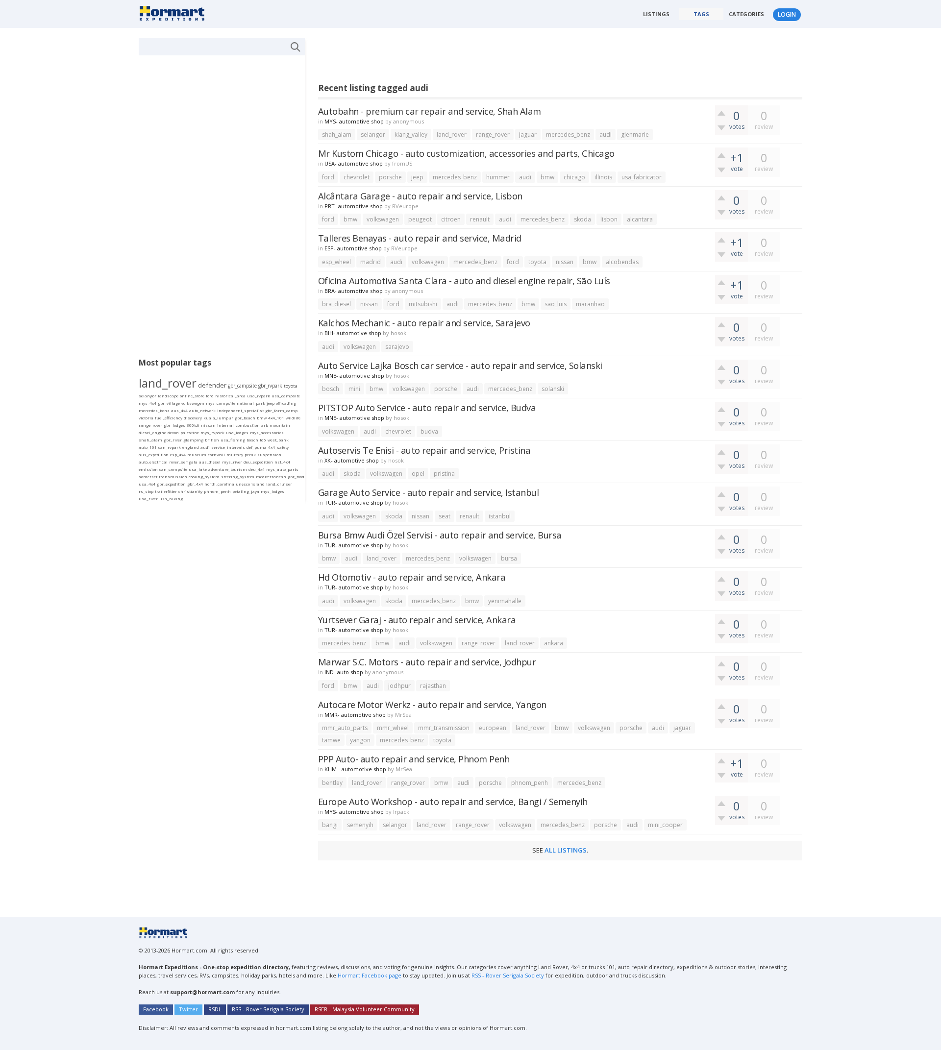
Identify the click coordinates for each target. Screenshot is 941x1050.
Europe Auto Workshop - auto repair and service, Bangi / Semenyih (453, 801)
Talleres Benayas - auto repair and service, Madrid (419, 238)
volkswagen (383, 219)
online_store (192, 395)
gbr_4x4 (195, 484)
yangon (360, 740)
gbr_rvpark (270, 385)
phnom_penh (529, 783)
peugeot (420, 219)
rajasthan (433, 686)
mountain (280, 425)
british (212, 439)
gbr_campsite (242, 385)
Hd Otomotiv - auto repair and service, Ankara (412, 577)
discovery (193, 417)
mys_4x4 (147, 403)
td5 (263, 439)
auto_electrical (153, 461)
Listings (656, 14)
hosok (398, 333)
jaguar (528, 134)
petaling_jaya (245, 491)
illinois (603, 177)
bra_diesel (336, 304)
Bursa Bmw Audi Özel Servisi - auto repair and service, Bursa (440, 535)
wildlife (293, 417)
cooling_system (204, 476)
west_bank (278, 439)
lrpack (401, 811)
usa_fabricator (641, 177)
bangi (330, 825)
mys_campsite (220, 403)
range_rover (493, 134)
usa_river (148, 498)
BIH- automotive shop (352, 333)
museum (196, 454)
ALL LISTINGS (566, 850)
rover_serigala (183, 461)
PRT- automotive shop (353, 206)
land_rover (452, 134)
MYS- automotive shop (354, 121)
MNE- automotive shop (354, 375)
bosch (330, 389)
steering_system (237, 476)
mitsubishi (423, 304)
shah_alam (336, 134)
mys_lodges (272, 491)
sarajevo (397, 346)
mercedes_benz (568, 134)
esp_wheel (336, 262)
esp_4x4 (178, 454)
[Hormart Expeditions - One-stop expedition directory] (175, 13)
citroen (451, 219)
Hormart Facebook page (368, 975)
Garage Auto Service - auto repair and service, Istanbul (428, 492)
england (190, 447)
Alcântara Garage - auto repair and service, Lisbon (420, 196)
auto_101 (148, 447)
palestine (189, 432)
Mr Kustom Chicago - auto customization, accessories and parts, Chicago (466, 153)
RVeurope (405, 206)
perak (250, 454)
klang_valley (411, 134)
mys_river (232, 461)
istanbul (500, 516)
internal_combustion (238, 425)
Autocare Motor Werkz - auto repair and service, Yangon (432, 704)
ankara (553, 643)
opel (418, 473)
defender (212, 385)
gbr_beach (245, 417)
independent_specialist (240, 410)
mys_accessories (267, 432)
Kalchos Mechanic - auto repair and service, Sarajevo (424, 323)
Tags (701, 14)
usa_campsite (286, 395)
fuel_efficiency (168, 417)
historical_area (230, 395)
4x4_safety (278, 447)
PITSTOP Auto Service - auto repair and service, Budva (427, 407)
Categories (746, 14)
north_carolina (219, 484)
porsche (390, 177)
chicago (574, 177)
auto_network (202, 410)
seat (444, 516)
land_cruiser (279, 484)
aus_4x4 (179, 410)
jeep (417, 177)
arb (264, 425)
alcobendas (622, 262)
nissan (564, 262)
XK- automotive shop (351, 460)
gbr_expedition (171, 484)
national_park (251, 403)
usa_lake (198, 469)
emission (148, 469)
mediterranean (271, 476)
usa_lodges (237, 432)
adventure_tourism (227, 469)
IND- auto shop (343, 672)
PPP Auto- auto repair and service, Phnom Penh (414, 759)
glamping (193, 439)
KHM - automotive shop (355, 769)
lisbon (609, 219)
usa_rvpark (258, 395)
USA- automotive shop (353, 163)
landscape (168, 395)
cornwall (216, 454)
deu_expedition (258, 461)
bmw (547, 177)
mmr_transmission (444, 728)
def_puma (257, 447)
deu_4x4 (256, 469)
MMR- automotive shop (355, 714)
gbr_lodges (174, 425)
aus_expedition (154, 454)
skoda (582, 219)
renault (480, 219)
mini (354, 389)
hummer (498, 177)
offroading (286, 403)
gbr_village (169, 403)
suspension (269, 454)
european (492, 728)
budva (429, 431)
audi (605, 134)
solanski (553, 389)
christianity (190, 491)
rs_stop (146, 491)
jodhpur (399, 686)
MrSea (403, 714)
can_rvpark (169, 447)
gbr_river (173, 439)
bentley (332, 783)
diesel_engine (152, 432)
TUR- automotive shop (353, 502)
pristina (444, 473)
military (234, 454)
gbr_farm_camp (281, 410)
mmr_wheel (393, 728)
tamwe (331, 740)
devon (173, 432)
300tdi (193, 425)
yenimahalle (504, 601)
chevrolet (357, 177)
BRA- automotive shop (353, 290)
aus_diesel (210, 461)
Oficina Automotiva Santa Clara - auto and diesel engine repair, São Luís (464, 280)
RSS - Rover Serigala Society (507, 975)
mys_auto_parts (282, 469)
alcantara (640, 219)
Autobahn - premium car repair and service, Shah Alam (429, 111)
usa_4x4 (147, 484)
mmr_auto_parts (345, 728)
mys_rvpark (212, 432)
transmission (173, 476)
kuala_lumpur (218, 417)
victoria (146, 417)
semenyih (360, 825)
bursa (509, 558)
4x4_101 (276, 417)
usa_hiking (171, 498)
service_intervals (228, 447)
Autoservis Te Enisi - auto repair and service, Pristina (424, 450)
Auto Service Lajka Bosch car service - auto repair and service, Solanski (460, 365)
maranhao (590, 304)
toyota (537, 262)
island (258, 484)
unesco (243, 484)
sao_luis (556, 304)
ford (328, 177)
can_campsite (173, 469)
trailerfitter (166, 491)
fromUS (402, 163)
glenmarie (635, 134)
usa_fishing (233, 439)
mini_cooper (665, 825)
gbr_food (296, 476)
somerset (148, 476)
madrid (370, 262)
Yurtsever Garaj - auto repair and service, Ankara (417, 619)
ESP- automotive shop (353, 248)
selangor (373, 134)
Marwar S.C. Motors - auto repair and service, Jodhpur (427, 662)
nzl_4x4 (282, 461)
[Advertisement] (496, 60)
